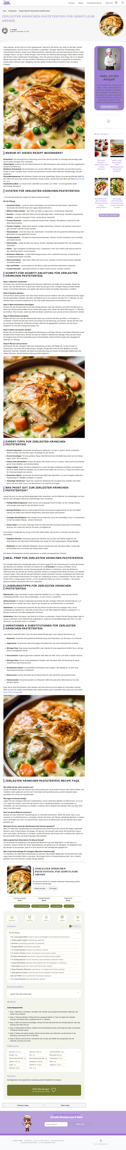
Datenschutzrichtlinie (29, 1142)
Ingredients (11, 920)
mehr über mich (108, 107)
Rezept (80, 3)
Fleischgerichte (12, 11)
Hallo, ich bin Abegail (41, 1140)
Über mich (109, 3)
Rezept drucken (39, 888)
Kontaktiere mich (57, 1140)
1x (70, 926)
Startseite (28, 1140)
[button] (78, 933)
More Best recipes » (109, 215)
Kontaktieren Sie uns (94, 3)
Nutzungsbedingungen (47, 1142)
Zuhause (72, 3)
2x (73, 926)
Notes (78, 920)
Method (46, 920)
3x (76, 926)
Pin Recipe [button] (53, 888)
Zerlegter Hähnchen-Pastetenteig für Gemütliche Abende (34, 11)
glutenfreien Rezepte (11, 692)
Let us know (36, 1091)
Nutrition (62, 920)
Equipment (29, 920)
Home (4, 11)
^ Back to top (17, 1140)
